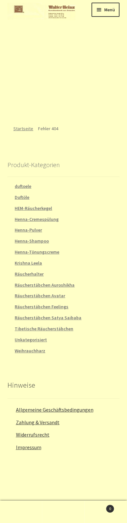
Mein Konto (21, 512)
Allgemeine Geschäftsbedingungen (54, 409)
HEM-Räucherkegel (33, 208)
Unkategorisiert (31, 340)
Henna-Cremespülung (37, 219)
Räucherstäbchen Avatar (40, 296)
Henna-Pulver (28, 230)
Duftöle (22, 197)
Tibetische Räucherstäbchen (44, 329)
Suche (63, 512)
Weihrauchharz (30, 351)
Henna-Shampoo (32, 241)
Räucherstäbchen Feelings (41, 307)
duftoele (23, 186)
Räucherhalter (29, 274)
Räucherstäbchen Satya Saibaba (48, 318)
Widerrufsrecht (32, 434)
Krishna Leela (28, 263)
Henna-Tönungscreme (37, 252)
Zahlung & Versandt (38, 422)
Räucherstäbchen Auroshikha (45, 285)
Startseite (23, 128)
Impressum (28, 447)
